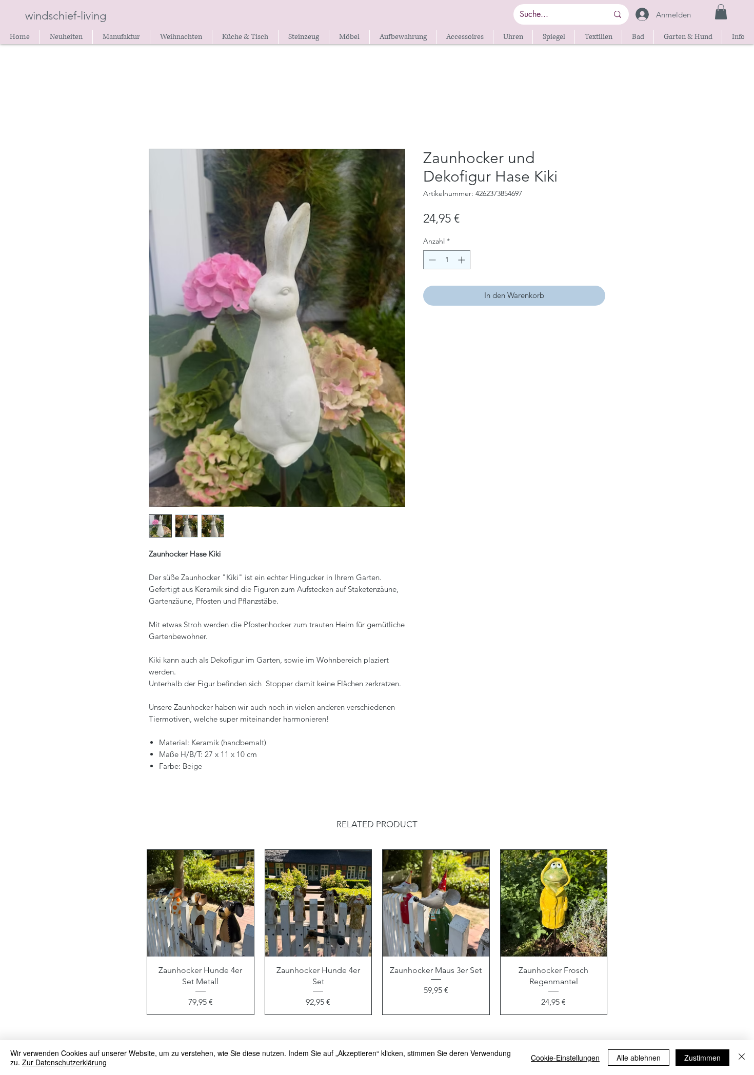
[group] (377, 932)
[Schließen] (742, 1057)
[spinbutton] (447, 260)
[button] (721, 11)
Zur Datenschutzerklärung (64, 1062)
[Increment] (462, 260)
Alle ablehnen (639, 1057)
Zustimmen (702, 1057)
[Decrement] (431, 260)
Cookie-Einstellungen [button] (565, 1057)
